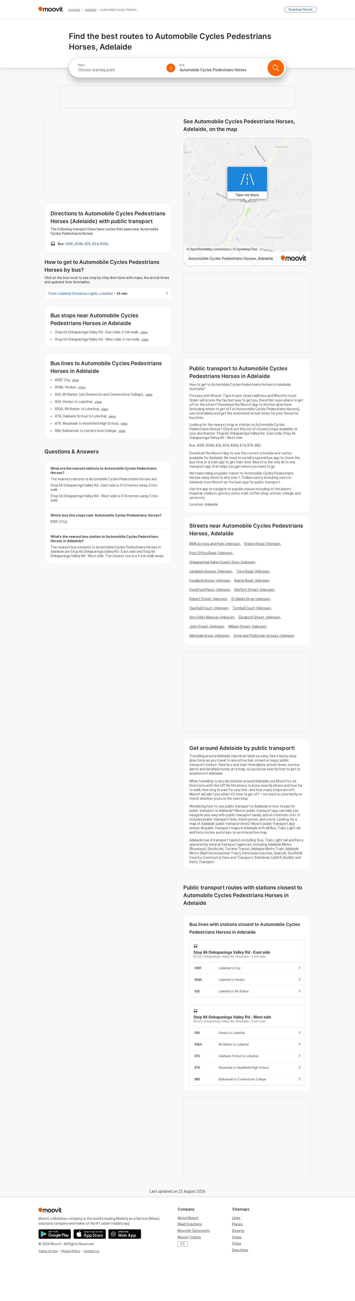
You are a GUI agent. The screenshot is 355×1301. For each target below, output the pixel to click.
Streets (238, 1231)
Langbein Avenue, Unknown (210, 571)
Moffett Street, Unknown (254, 590)
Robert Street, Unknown (208, 599)
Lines (236, 1218)
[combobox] (120, 70)
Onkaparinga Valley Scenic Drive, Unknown (222, 562)
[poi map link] (247, 202)
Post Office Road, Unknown (211, 553)
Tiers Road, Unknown (252, 571)
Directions (240, 1250)
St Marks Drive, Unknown (250, 599)
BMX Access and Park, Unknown (214, 544)
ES (183, 1244)
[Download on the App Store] (89, 1234)
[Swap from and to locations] (170, 68)
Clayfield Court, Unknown (208, 608)
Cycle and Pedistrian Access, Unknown (264, 636)
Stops (236, 1237)
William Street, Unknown (247, 626)
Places (237, 1224)
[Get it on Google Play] (54, 1234)
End (182, 65)
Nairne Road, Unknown (251, 580)
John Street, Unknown (206, 626)
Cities (236, 1243)
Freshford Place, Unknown (209, 590)
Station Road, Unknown (262, 544)
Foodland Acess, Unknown (209, 580)
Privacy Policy (70, 1251)
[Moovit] (50, 10)
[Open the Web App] (124, 1234)
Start (81, 65)
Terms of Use (47, 1251)
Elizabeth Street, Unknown (259, 617)
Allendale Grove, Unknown (209, 636)
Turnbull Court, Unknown (252, 608)
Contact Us (91, 1251)
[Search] (276, 68)
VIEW (144, 332)
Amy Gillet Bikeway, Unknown (211, 617)
